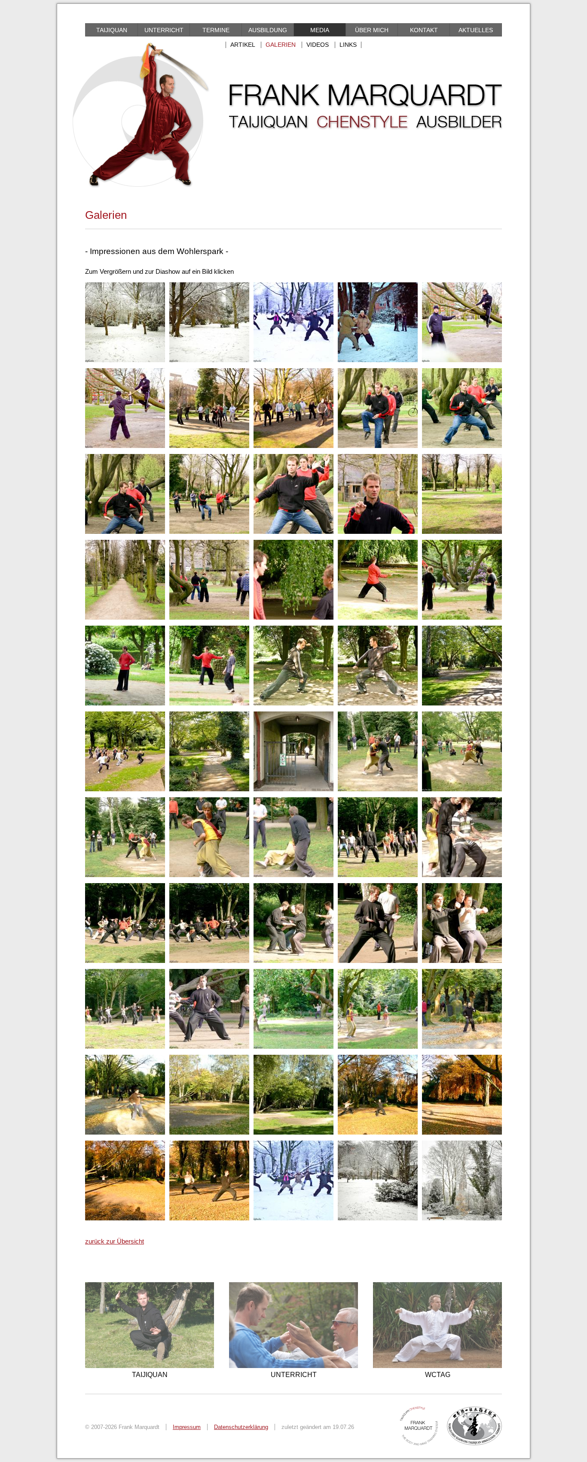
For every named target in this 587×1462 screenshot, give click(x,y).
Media (319, 30)
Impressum (187, 1427)
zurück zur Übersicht (114, 1241)
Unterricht (163, 30)
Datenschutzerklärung (241, 1427)
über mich (371, 30)
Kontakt (424, 30)
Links (348, 45)
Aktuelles (476, 30)
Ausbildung (267, 30)
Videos (317, 45)
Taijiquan (111, 30)
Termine (215, 30)
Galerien (281, 45)
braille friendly (123, 17)
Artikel (242, 45)
